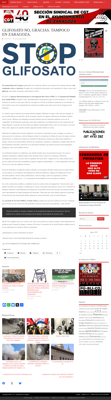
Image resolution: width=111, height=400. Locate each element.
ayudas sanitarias (90, 309)
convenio (89, 315)
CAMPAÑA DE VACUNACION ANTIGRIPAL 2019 (17, 374)
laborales (106, 325)
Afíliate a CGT (38, 7)
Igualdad (46, 2)
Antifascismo (82, 309)
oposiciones (91, 330)
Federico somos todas (62, 336)
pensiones (101, 334)
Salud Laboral (32, 2)
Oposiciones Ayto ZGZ (10, 7)
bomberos (82, 312)
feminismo (97, 317)
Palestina (89, 334)
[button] (80, 42)
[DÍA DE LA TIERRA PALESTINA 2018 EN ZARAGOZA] (63, 275)
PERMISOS (82, 337)
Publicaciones (98, 2)
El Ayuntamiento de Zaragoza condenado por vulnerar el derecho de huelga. (12, 286)
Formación (90, 320)
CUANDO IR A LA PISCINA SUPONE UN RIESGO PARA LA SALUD (38, 364)
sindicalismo (92, 341)
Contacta (26, 7)
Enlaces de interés (54, 7)
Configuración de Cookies (76, 398)
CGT (98, 311)
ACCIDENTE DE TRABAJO (88, 306)
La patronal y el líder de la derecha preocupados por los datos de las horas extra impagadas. (13, 338)
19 (89, 246)
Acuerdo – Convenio (62, 2)
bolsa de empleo (101, 309)
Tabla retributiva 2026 (81, 2)
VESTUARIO (82, 344)
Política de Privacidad (41, 398)
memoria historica (94, 328)
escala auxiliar (88, 317)
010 (80, 306)
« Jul (80, 253)
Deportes (97, 314)
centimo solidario (90, 312)
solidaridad (99, 342)
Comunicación (7, 38)
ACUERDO (99, 306)
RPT (100, 339)
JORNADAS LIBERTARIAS (94, 325)
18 (85, 246)
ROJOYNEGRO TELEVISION (90, 339)
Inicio (4, 2)
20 (94, 246)
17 (81, 246)
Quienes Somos (16, 2)
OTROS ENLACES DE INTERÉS (100, 394)
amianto (105, 306)
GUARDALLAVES (99, 320)
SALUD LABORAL (84, 341)
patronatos (95, 334)
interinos (82, 325)
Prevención (95, 336)
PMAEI (88, 336)
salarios (103, 339)
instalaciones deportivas (99, 323)
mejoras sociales (83, 328)
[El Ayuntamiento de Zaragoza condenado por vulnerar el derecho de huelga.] (13, 275)
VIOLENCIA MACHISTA (92, 344)
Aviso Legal (28, 398)
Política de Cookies (58, 398)
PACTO (100, 331)
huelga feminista (85, 323)
